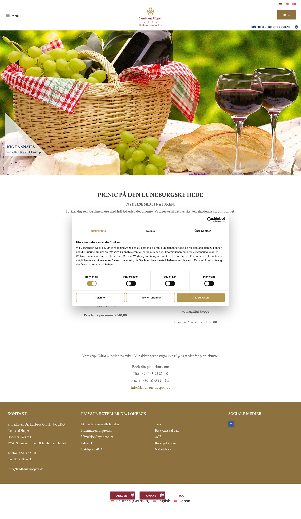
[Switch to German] (280, 4)
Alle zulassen (200, 297)
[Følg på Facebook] (231, 424)
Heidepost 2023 (91, 449)
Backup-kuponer (166, 443)
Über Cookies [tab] (202, 230)
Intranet (86, 443)
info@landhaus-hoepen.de (150, 387)
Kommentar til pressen (96, 430)
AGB (158, 437)
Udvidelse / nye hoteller (97, 437)
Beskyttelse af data (167, 430)
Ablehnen (100, 297)
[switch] (131, 283)
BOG (286, 15)
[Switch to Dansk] (294, 4)
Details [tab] (150, 230)
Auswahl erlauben (150, 297)
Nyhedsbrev (163, 449)
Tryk (158, 424)
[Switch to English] (287, 4)
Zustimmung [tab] (98, 230)
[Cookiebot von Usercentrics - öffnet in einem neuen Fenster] (210, 219)
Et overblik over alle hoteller (100, 424)
